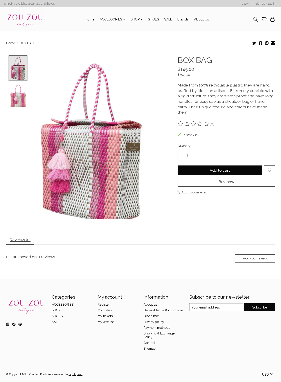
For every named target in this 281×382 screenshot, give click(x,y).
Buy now (226, 181)
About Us (201, 19)
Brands (183, 19)
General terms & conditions (163, 310)
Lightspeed (76, 374)
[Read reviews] (194, 124)
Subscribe (259, 307)
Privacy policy (154, 322)
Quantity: (184, 146)
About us (150, 304)
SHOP (56, 310)
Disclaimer (151, 316)
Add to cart (220, 170)
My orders (105, 310)
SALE (168, 19)
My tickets (105, 316)
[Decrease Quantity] (183, 155)
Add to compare (193, 192)
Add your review (255, 258)
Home (89, 19)
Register (104, 304)
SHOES (153, 19)
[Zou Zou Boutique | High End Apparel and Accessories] (24, 19)
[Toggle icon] (255, 19)
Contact (149, 343)
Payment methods (157, 327)
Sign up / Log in (266, 3)
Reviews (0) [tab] (20, 239)
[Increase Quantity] (192, 155)
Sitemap (150, 348)
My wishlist (106, 322)
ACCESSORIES (63, 304)
